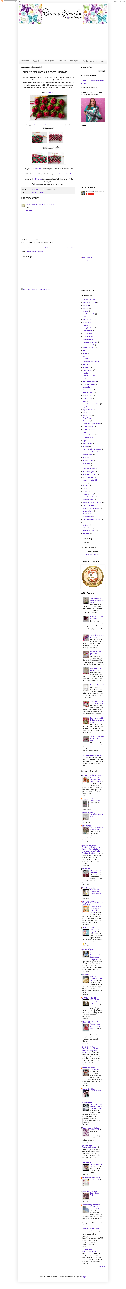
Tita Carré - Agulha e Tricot (90, 1228)
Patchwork (86, 446)
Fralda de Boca (87, 398)
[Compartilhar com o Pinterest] (54, 189)
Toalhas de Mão (87, 514)
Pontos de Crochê (38, 192)
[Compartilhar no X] (51, 189)
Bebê (84, 317)
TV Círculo (86, 525)
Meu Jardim (86, 421)
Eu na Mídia (86, 387)
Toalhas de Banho (88, 511)
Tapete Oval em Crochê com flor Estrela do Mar (97, 739)
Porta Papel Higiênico (89, 472)
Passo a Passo (87, 443)
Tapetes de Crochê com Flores (92, 503)
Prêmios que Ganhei (89, 477)
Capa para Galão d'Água (90, 342)
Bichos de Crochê (88, 319)
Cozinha (85, 356)
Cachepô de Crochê (88, 328)
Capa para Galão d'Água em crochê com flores (97, 600)
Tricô (84, 522)
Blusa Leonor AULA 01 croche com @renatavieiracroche (96, 892)
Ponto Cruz (86, 457)
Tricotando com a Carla (38, 125)
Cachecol (85, 325)
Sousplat (85, 491)
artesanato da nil (87, 799)
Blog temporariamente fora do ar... (93, 755)
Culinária (85, 365)
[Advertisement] (63, 28)
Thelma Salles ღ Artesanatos (91, 1205)
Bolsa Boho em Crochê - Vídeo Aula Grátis (96, 1002)
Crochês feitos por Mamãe (91, 362)
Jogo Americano (87, 407)
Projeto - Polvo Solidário (90, 480)
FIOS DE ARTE (86, 826)
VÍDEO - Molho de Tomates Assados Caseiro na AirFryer (96, 779)
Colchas (85, 350)
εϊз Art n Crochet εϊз (89, 1145)
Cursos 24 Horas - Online (92, 554)
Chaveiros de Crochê (89, 348)
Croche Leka (86, 869)
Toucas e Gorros (88, 517)
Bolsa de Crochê (88, 322)
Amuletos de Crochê (89, 314)
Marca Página (87, 418)
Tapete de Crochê (88, 500)
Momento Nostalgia (89, 429)
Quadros (85, 483)
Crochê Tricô (86, 975)
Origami (85, 441)
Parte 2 (68, 174)
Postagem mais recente (29, 248)
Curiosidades (86, 367)
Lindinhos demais (95, 1179)
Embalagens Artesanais (90, 381)
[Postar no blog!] (49, 189)
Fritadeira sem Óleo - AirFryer (91, 775)
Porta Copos (86, 466)
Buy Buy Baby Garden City (90, 1251)
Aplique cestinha (95, 801)
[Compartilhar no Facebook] (52, 189)
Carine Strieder (34, 189)
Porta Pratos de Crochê (90, 474)
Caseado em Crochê (89, 345)
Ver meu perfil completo (88, 261)
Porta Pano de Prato (89, 469)
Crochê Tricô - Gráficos (89, 1191)
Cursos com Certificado (92, 556)
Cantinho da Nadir (88, 812)
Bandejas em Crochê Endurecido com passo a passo (97, 720)
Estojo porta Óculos (89, 384)
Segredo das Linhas (88, 1089)
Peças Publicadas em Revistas (92, 449)
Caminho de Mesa (88, 334)
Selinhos (85, 488)
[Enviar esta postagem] (43, 189)
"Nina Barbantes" (87, 1250)
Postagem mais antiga (68, 248)
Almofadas (86, 305)
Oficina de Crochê (88, 438)
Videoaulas (62, 61)
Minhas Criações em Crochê (91, 424)
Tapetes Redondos (88, 505)
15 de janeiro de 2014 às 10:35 (44, 204)
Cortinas (85, 353)
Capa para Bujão (88, 336)
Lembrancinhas (87, 415)
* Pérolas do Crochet (88, 888)
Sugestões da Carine (89, 497)
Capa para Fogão (88, 339)
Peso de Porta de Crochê (90, 452)
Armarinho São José (88, 949)
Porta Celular (87, 463)
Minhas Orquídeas (88, 426)
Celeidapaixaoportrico (88, 1068)
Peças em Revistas (49, 61)
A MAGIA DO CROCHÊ (89, 998)
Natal (84, 432)
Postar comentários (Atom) (35, 252)
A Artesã (36, 61)
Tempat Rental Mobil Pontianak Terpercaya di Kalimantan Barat (96, 1106)
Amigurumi (86, 308)
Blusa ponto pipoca (96, 1069)
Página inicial (48, 248)
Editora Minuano (87, 1103)
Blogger (83, 1277)
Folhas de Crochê (88, 395)
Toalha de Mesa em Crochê (91, 508)
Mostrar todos (101, 1266)
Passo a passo (74, 61)
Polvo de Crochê (87, 455)
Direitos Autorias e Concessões (93, 61)
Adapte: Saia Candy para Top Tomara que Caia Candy (96, 978)
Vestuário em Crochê (89, 531)
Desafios (85, 373)
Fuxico (84, 401)
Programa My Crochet (97, 685)
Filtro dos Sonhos (88, 390)
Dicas (31, 192)
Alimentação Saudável (89, 303)
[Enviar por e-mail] (47, 189)
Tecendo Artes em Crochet (90, 1128)
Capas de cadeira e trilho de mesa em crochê (95, 1027)
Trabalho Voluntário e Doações (92, 519)
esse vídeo (38, 169)
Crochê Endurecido (88, 359)
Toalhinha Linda (94, 1130)
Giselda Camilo (30, 204)
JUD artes (38, 179)
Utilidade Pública (88, 528)
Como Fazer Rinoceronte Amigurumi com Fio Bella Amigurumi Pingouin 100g (95, 955)
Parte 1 (61, 174)
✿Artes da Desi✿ (88, 928)
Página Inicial (25, 61)
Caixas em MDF (87, 331)
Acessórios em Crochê (89, 300)
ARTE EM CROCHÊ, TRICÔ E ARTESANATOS (90, 1022)
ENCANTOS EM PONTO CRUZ (91, 1178)
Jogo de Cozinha (88, 412)
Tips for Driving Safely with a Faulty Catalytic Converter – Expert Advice (90, 1050)
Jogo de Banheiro (88, 410)
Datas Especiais (88, 370)
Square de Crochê (88, 494)
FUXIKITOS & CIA (87, 1046)
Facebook (51, 93)
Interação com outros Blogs (91, 404)
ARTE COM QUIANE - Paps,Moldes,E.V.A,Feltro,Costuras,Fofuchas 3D (92, 903)
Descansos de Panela (89, 376)
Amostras (86, 311)
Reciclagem (86, 486)
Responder (29, 210)
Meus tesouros (87, 1163)
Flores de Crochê (88, 393)
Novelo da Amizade (88, 435)
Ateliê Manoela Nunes (89, 845)
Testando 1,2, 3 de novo (89, 1147)
